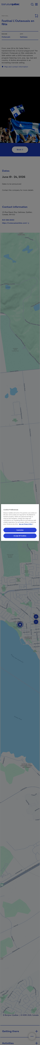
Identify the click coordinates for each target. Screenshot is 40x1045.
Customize (20, 530)
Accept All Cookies (20, 536)
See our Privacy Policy (26, 524)
